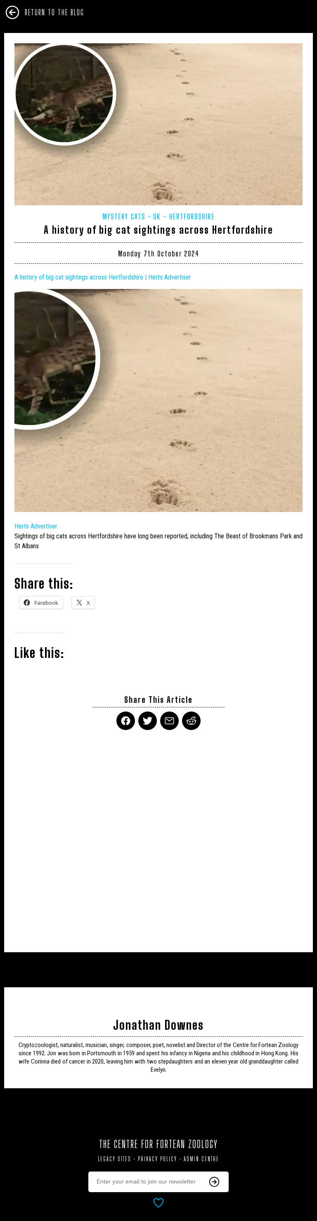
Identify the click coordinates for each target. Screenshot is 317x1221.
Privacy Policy (157, 1158)
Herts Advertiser (35, 526)
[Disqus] (158, 836)
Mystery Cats (123, 216)
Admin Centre (201, 1158)
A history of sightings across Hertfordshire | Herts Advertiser (102, 277)
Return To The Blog (54, 12)
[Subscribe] (214, 1182)
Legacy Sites (114, 1158)
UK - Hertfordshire (184, 216)
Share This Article (158, 699)
